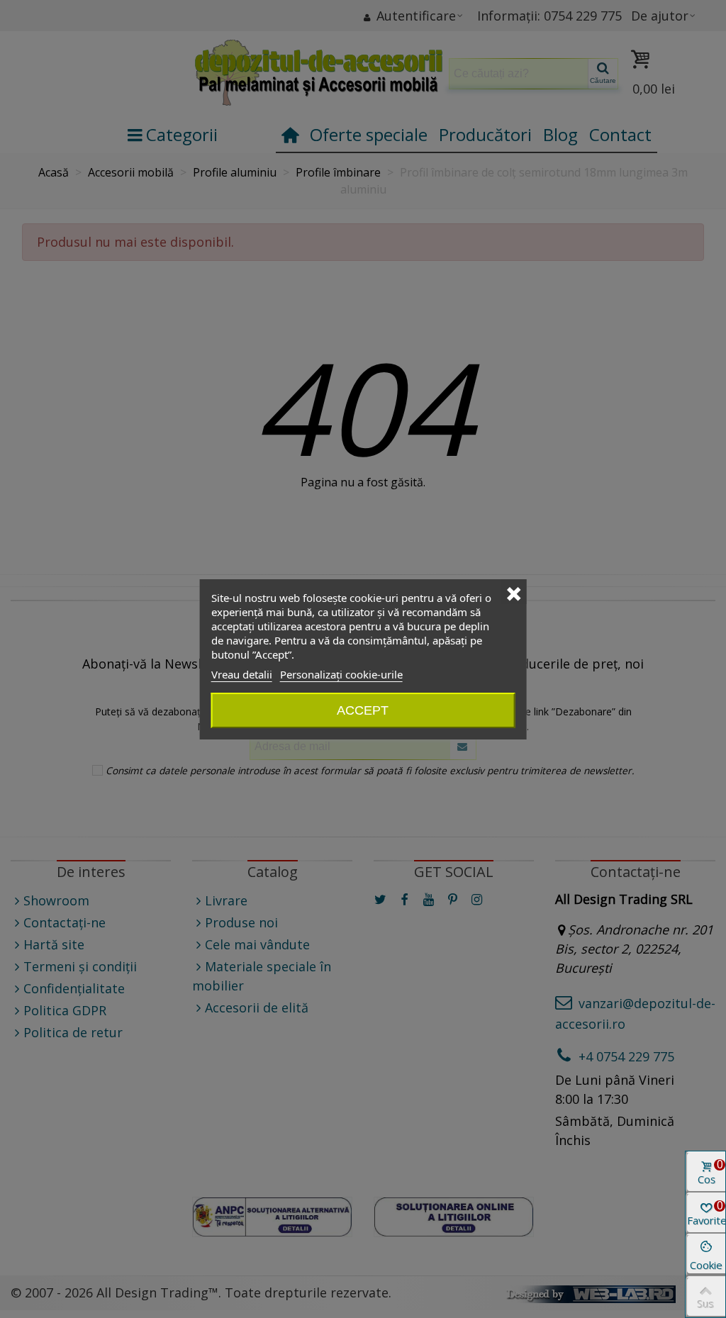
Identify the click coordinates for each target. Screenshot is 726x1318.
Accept (363, 710)
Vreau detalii (241, 674)
